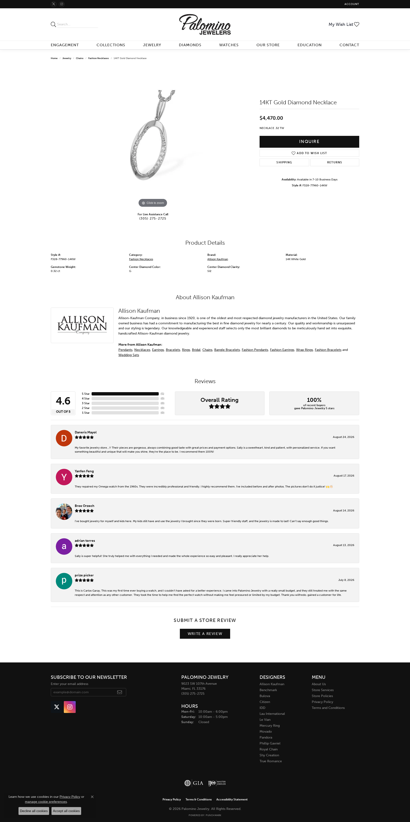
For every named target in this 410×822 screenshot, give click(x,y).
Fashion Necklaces (98, 58)
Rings (186, 350)
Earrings (158, 350)
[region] (153, 137)
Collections (111, 45)
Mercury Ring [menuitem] (270, 726)
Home (54, 58)
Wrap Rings (304, 350)
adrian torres (85, 540)
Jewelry (152, 45)
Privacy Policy (322, 702)
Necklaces (142, 350)
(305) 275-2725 (153, 218)
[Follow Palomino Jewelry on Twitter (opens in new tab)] (53, 4)
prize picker (84, 575)
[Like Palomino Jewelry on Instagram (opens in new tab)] (62, 4)
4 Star (86, 398)
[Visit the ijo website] (217, 783)
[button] (351, 4)
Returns (334, 162)
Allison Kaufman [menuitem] (272, 684)
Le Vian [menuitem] (265, 720)
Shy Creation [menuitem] (269, 755)
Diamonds (190, 45)
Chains (80, 58)
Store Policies (322, 696)
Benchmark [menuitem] (268, 690)
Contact (349, 45)
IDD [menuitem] (262, 708)
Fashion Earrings (282, 350)
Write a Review (205, 633)
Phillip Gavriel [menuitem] (270, 743)
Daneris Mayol (86, 432)
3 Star (86, 403)
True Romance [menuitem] (271, 761)
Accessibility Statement (232, 799)
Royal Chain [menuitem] (269, 749)
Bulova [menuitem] (265, 696)
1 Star (86, 412)
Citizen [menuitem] (265, 702)
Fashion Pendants (255, 350)
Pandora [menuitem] (266, 737)
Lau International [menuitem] (272, 714)
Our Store (268, 45)
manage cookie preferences (46, 802)
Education (310, 45)
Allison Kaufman (217, 259)
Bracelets (173, 350)
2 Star (86, 408)
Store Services (323, 690)
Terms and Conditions (328, 708)
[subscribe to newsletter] (119, 692)
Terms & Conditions (199, 799)
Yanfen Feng (84, 471)
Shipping (284, 162)
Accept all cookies (66, 811)
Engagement (65, 45)
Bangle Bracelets (227, 350)
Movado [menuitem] (266, 732)
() (162, 393)
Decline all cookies (34, 811)
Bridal (196, 350)
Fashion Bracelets (328, 350)
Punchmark (213, 815)
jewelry (66, 58)
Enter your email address (69, 684)
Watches (229, 45)
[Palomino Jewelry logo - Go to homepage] (205, 24)
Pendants (125, 350)
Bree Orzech (84, 506)
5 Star (86, 393)
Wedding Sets (128, 355)
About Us (319, 684)
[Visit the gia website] (193, 783)
